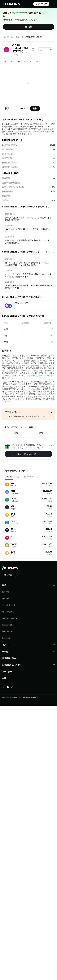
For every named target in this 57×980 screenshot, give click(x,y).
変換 (35, 108)
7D (12, 62)
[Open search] (33, 49)
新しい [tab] (18, 567)
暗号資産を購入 (8, 702)
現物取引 (5, 689)
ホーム (10, 36)
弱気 (41, 524)
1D (6, 62)
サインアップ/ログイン (28, 545)
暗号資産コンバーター (10, 709)
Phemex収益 (7, 716)
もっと (48, 206)
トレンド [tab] (9, 567)
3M (25, 62)
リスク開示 (46, 466)
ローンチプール (8, 722)
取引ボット (6, 729)
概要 (7, 108)
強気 (16, 524)
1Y (31, 62)
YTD (37, 62)
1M (18, 62)
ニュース (21, 108)
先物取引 (5, 683)
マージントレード (8, 696)
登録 (30, 26)
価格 (17, 36)
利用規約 (31, 466)
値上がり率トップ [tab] (32, 567)
